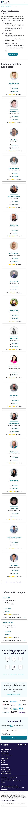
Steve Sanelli (14, 282)
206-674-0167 (15, 542)
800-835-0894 (4, 751)
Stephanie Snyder (14, 423)
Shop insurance (4, 764)
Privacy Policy (4, 777)
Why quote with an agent (6, 755)
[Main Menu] (25, 2)
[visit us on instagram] (23, 745)
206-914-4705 (15, 201)
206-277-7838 (8, 608)
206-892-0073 (15, 173)
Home (2, 6)
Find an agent (8, 6)
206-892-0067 (15, 116)
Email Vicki (15, 460)
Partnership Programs (6, 769)
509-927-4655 (8, 631)
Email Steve (15, 289)
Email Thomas (15, 119)
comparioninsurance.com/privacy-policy (8, 800)
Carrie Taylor (14, 508)
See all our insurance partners (13, 694)
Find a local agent (5, 753)
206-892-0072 (15, 428)
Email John (15, 573)
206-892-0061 (15, 230)
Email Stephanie (15, 431)
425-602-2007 (15, 514)
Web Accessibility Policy (6, 779)
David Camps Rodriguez (14, 537)
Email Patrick (15, 91)
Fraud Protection (17, 780)
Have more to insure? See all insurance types (13, 674)
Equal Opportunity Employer (12, 803)
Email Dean (15, 233)
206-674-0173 (15, 372)
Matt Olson (14, 140)
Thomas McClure (14, 111)
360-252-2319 (15, 343)
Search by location (18, 725)
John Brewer (14, 565)
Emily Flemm (14, 338)
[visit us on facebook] (18, 745)
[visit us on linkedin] (21, 745)
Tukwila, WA (6, 598)
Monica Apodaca (14, 367)
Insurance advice (5, 767)
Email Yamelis (15, 488)
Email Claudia (15, 318)
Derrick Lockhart (14, 253)
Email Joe (15, 403)
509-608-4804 (15, 400)
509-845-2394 (15, 315)
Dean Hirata (14, 225)
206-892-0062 (15, 485)
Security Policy (13, 777)
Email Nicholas (15, 176)
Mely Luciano (14, 480)
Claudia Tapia (14, 310)
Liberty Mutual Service (6, 771)
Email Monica (15, 375)
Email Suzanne (15, 204)
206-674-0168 (15, 145)
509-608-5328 (15, 88)
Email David (15, 545)
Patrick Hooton (14, 83)
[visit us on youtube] (26, 745)
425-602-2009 (15, 287)
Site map (3, 782)
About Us (3, 760)
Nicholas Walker (14, 168)
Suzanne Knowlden (14, 196)
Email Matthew (15, 148)
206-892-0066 (15, 258)
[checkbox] (11, 726)
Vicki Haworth (14, 452)
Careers (3, 762)
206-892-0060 (15, 570)
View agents (7, 611)
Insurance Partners (5, 765)
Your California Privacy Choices (11, 786)
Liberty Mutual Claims (6, 773)
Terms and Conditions (6, 780)
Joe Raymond (14, 395)
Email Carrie (15, 516)
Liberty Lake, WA (8, 622)
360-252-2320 (15, 457)
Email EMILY (15, 346)
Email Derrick (15, 261)
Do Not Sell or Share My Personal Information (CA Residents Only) (12, 788)
